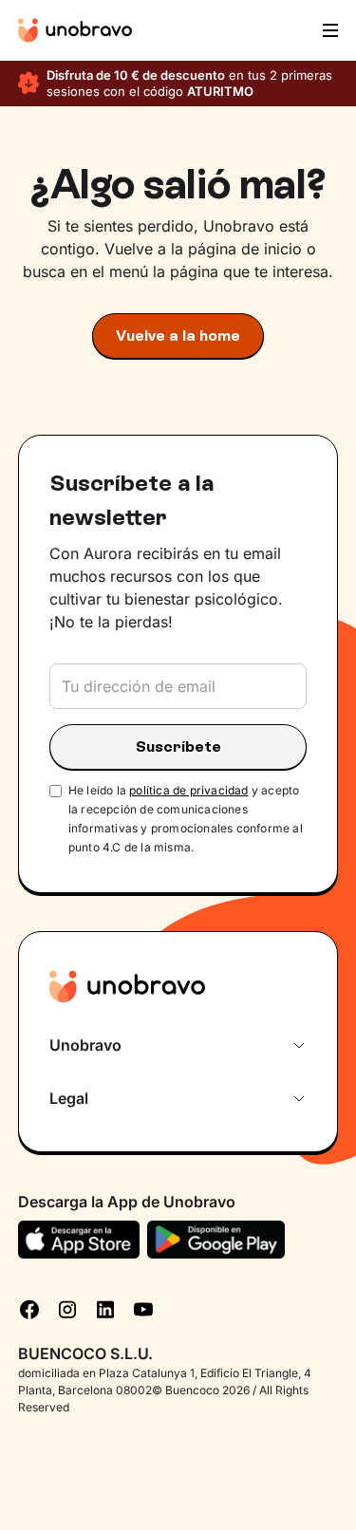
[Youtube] (143, 1308)
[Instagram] (67, 1308)
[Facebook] (29, 1308)
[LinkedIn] (105, 1308)
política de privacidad (188, 790)
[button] (328, 30)
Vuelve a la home (178, 336)
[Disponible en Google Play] (216, 1240)
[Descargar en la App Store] (79, 1240)
